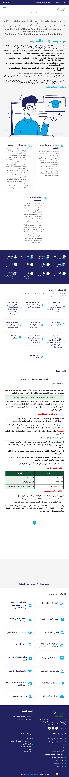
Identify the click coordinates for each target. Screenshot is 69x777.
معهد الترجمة (60, 760)
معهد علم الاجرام (59, 763)
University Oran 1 (32, 775)
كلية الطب (61, 745)
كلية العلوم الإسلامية (58, 757)
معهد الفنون (60, 766)
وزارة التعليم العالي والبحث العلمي (21, 716)
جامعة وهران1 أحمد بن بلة (23, 719)
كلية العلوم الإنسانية (58, 751)
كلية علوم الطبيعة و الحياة (56, 742)
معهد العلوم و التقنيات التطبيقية (54, 754)
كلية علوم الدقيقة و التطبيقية (55, 739)
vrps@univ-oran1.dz (41, 3)
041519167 (59, 3)
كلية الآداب (60, 748)
